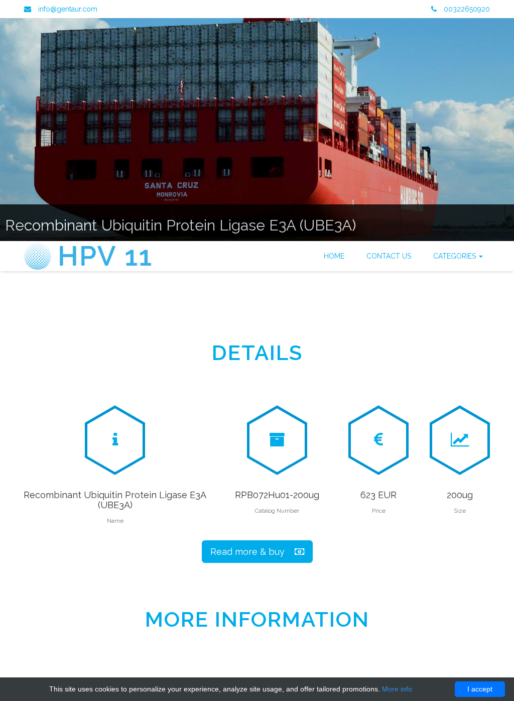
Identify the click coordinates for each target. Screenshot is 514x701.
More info (397, 689)
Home (334, 256)
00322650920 (466, 9)
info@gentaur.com (67, 9)
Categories (455, 256)
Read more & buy (252, 551)
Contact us (388, 256)
